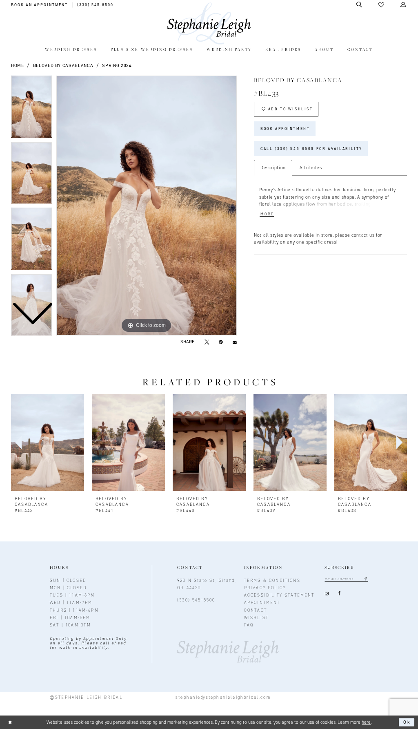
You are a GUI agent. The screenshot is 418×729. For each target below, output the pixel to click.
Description (273, 167)
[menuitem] (71, 50)
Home (17, 65)
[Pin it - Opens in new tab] (220, 342)
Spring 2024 (116, 65)
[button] (382, 5)
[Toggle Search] (360, 4)
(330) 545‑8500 (196, 600)
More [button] (267, 214)
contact (255, 610)
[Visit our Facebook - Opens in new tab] (339, 594)
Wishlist (256, 617)
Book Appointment (285, 128)
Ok (407, 722)
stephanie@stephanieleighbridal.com (223, 697)
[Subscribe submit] (365, 579)
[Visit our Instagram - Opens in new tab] (327, 594)
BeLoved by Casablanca (63, 65)
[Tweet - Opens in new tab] (207, 342)
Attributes (311, 167)
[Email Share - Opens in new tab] (234, 342)
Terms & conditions (272, 580)
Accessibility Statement (279, 595)
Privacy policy (265, 587)
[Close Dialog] (10, 722)
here (366, 722)
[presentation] (47, 442)
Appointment (262, 602)
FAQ (249, 625)
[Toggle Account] (404, 4)
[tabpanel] (146, 205)
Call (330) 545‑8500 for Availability (311, 148)
